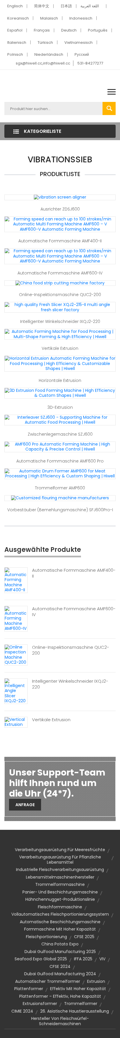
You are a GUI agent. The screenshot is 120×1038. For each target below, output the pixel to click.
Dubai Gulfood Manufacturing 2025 (60, 951)
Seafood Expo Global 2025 (41, 959)
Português (97, 30)
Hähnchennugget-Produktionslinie (60, 899)
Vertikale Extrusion (60, 348)
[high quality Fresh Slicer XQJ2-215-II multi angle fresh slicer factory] (60, 307)
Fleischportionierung (46, 937)
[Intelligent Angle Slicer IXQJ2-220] (16, 691)
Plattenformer (28, 989)
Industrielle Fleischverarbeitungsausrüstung (60, 869)
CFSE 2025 (84, 937)
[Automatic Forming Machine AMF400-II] (16, 580)
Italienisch (16, 42)
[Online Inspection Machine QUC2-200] (16, 655)
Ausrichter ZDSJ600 (60, 209)
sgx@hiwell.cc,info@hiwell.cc (43, 63)
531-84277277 (90, 63)
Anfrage (25, 805)
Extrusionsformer (40, 1003)
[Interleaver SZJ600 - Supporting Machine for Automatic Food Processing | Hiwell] (60, 419)
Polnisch (15, 54)
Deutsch (69, 30)
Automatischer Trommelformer (47, 981)
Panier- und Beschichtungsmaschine (60, 892)
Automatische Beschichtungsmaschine (60, 922)
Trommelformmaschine (60, 884)
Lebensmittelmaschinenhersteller (60, 877)
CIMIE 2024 (22, 1011)
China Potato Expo (60, 944)
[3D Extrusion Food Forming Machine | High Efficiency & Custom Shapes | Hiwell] (60, 393)
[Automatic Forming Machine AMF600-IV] (16, 618)
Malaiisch (49, 18)
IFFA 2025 (83, 959)
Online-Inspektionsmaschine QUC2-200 (60, 295)
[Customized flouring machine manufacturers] (60, 498)
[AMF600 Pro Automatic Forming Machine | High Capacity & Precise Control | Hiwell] (60, 446)
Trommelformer (80, 1003)
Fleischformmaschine (60, 907)
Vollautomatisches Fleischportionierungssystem (60, 914)
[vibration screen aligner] (60, 197)
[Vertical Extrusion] (16, 722)
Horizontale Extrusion (60, 380)
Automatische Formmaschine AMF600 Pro (60, 461)
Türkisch (45, 42)
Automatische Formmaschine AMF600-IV (60, 273)
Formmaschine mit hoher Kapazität (60, 929)
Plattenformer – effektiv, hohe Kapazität (60, 996)
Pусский (82, 54)
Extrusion (96, 981)
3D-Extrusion (60, 407)
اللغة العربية (89, 6)
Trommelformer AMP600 (60, 488)
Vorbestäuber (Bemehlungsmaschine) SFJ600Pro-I (60, 510)
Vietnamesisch (78, 42)
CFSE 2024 (60, 966)
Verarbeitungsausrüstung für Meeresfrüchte (60, 850)
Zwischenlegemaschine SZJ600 (60, 434)
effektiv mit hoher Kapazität (78, 989)
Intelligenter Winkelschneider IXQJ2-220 (60, 321)
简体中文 (41, 6)
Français (42, 30)
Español (14, 30)
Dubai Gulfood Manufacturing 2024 (60, 974)
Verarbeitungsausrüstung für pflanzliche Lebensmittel (60, 859)
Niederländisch (48, 54)
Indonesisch (80, 18)
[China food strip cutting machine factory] (60, 283)
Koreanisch (18, 18)
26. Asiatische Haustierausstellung (74, 1011)
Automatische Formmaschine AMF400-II (60, 241)
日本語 (66, 6)
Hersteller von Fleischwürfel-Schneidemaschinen (60, 1021)
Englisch (15, 6)
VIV (102, 959)
